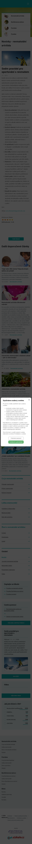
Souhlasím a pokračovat (16, 442)
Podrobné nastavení (16, 438)
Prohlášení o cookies (20, 434)
